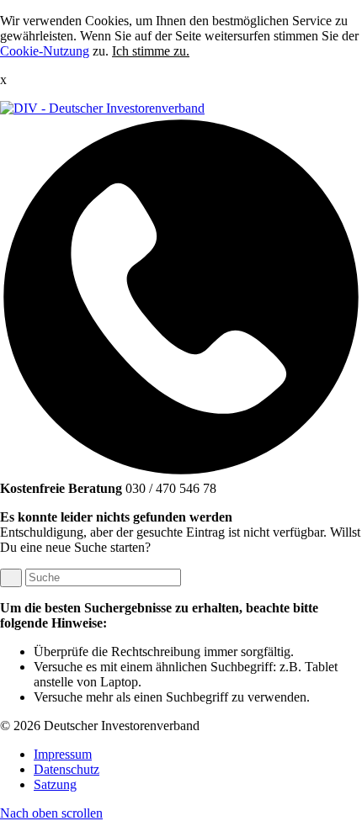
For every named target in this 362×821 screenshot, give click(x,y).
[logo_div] (102, 108)
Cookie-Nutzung (44, 51)
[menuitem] (198, 754)
